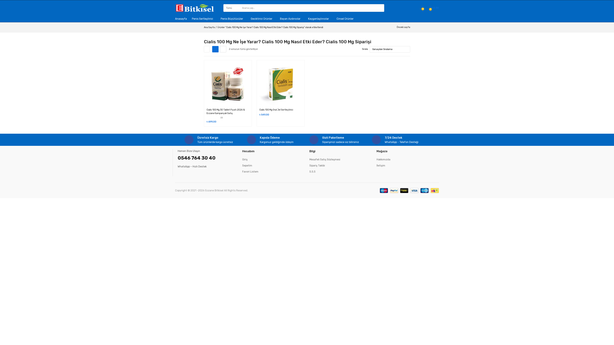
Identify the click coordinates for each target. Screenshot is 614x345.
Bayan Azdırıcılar (290, 18)
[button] (433, 8)
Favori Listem (250, 171)
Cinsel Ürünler (345, 18)
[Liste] (223, 49)
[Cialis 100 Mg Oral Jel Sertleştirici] (280, 84)
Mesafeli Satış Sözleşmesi (324, 159)
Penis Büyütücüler (232, 18)
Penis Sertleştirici (203, 18)
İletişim (381, 165)
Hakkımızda (383, 159)
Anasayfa (181, 18)
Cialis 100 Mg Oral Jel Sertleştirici (276, 109)
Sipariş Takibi (317, 165)
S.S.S (312, 171)
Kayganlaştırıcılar (319, 18)
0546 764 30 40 (197, 158)
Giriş (245, 159)
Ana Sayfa (209, 27)
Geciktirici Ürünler (262, 18)
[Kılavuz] (215, 49)
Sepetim (247, 165)
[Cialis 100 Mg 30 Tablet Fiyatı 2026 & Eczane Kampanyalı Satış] (228, 84)
